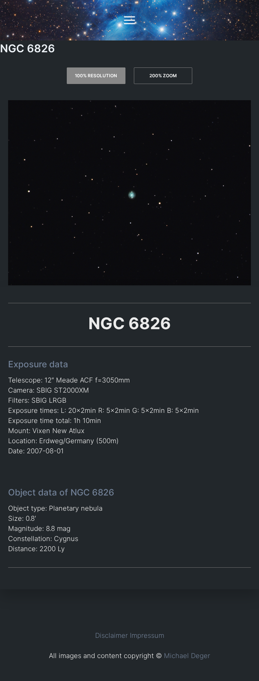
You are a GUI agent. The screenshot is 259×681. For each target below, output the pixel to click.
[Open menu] (129, 20)
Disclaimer (111, 635)
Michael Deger (187, 656)
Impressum (147, 635)
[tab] (96, 75)
